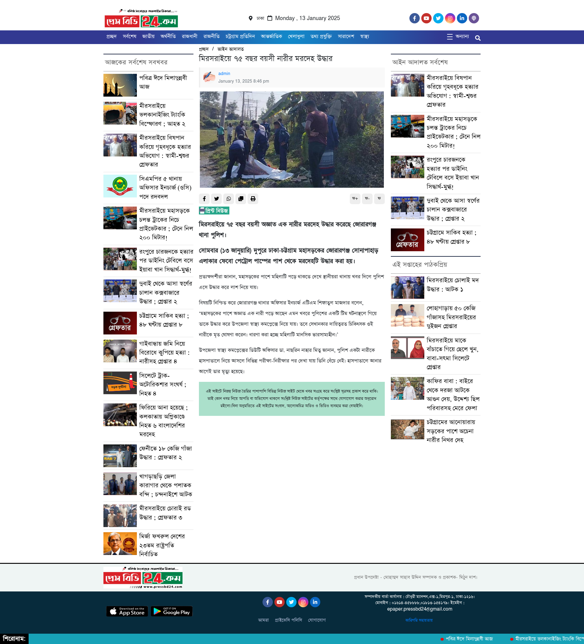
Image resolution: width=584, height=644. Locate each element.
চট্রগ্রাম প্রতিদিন (240, 36)
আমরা (263, 620)
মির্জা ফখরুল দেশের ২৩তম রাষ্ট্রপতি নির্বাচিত (162, 546)
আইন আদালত (230, 49)
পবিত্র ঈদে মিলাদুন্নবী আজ (459, 639)
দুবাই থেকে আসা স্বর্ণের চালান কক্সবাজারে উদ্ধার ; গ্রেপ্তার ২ (165, 293)
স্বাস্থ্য (364, 36)
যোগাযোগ (317, 620)
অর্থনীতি (168, 36)
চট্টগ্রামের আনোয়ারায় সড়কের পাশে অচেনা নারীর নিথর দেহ (451, 431)
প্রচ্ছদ (111, 36)
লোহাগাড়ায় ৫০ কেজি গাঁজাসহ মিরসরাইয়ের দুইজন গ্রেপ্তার (451, 317)
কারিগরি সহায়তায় (419, 620)
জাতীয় (148, 36)
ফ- (367, 198)
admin (224, 73)
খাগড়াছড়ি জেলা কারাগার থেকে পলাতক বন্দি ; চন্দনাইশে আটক (165, 486)
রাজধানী (189, 36)
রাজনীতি (211, 36)
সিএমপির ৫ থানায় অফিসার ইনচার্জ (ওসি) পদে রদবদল (165, 188)
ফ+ (355, 198)
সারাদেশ (346, 36)
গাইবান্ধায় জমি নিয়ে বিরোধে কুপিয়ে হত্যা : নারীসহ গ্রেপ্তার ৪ (164, 353)
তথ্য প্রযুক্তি (321, 36)
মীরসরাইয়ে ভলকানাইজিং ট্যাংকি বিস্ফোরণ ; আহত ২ (162, 115)
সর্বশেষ (129, 36)
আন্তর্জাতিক (271, 36)
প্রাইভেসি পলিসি (288, 620)
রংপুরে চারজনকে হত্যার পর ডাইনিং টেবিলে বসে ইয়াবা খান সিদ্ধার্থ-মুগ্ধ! (166, 261)
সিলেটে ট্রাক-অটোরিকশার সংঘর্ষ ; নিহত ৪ (162, 385)
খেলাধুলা (296, 36)
